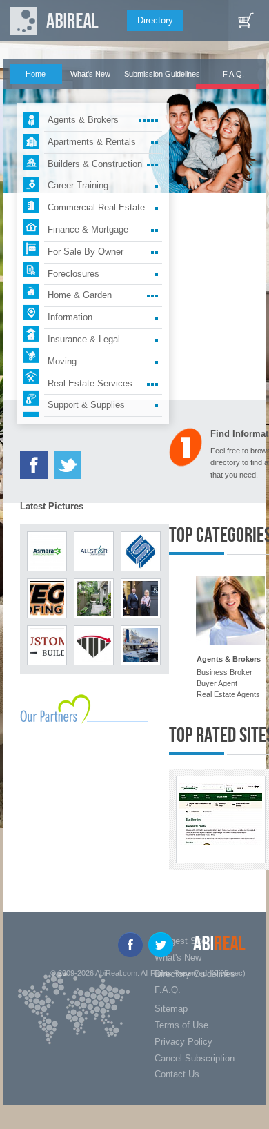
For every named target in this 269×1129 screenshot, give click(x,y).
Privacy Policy (183, 1042)
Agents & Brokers (83, 120)
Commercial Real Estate (96, 207)
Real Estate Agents (228, 694)
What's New (90, 74)
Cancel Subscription (195, 1058)
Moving (62, 361)
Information (70, 317)
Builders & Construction (95, 164)
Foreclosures (73, 273)
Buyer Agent (217, 683)
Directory (155, 20)
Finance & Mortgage (88, 229)
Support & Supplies (86, 405)
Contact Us (177, 1074)
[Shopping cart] (245, 20)
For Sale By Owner (85, 251)
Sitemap (171, 1008)
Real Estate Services (90, 383)
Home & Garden (80, 295)
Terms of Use (181, 1025)
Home (36, 74)
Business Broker (224, 672)
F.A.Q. (233, 74)
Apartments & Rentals (92, 142)
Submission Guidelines (162, 74)
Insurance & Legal (84, 339)
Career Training (78, 185)
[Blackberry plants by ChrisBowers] (220, 814)
